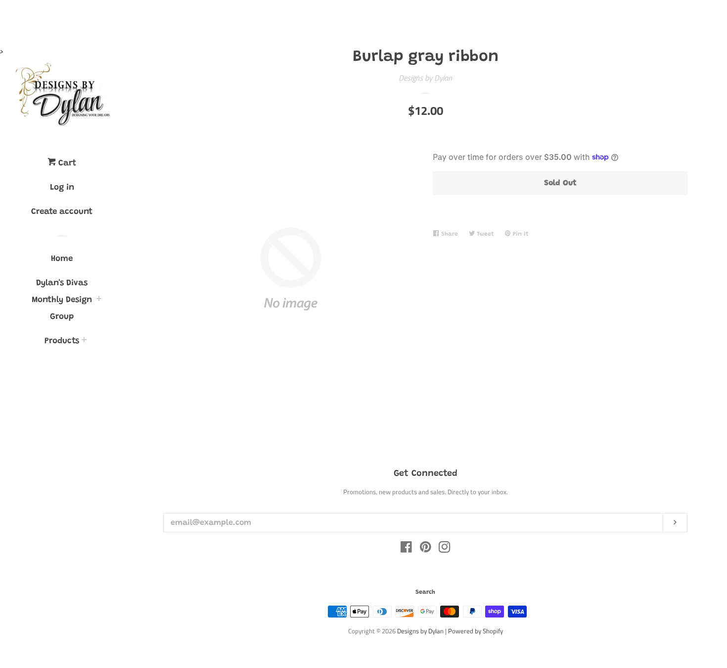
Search (425, 592)
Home (62, 259)
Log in (62, 188)
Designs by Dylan (425, 78)
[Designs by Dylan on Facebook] (406, 549)
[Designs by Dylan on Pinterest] (425, 549)
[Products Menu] (84, 342)
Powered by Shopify (475, 631)
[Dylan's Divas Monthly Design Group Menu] (99, 301)
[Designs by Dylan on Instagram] (445, 549)
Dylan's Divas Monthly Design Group (62, 300)
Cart (66, 163)
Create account (61, 212)
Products (62, 341)
